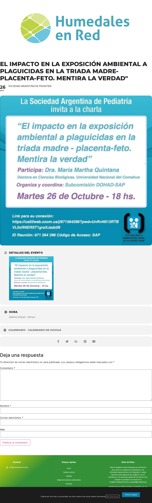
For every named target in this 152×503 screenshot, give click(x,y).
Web (2, 429)
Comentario (7, 368)
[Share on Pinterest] (85, 341)
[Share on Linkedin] (76, 341)
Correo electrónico (11, 417)
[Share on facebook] (58, 341)
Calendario (17, 330)
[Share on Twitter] (67, 341)
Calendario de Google (44, 330)
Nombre (5, 406)
